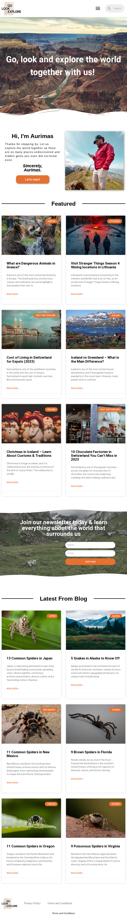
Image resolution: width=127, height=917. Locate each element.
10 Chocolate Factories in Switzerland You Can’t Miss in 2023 (94, 455)
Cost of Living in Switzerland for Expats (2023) (29, 359)
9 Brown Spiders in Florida (91, 752)
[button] (98, 8)
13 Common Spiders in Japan (29, 658)
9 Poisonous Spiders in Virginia (95, 846)
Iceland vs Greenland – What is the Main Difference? (95, 359)
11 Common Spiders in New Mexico (28, 754)
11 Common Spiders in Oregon (31, 846)
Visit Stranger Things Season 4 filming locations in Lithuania (95, 265)
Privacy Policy (32, 903)
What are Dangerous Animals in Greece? (31, 265)
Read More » (13, 294)
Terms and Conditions (59, 903)
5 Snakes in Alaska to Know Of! (95, 658)
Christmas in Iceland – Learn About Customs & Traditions (29, 454)
